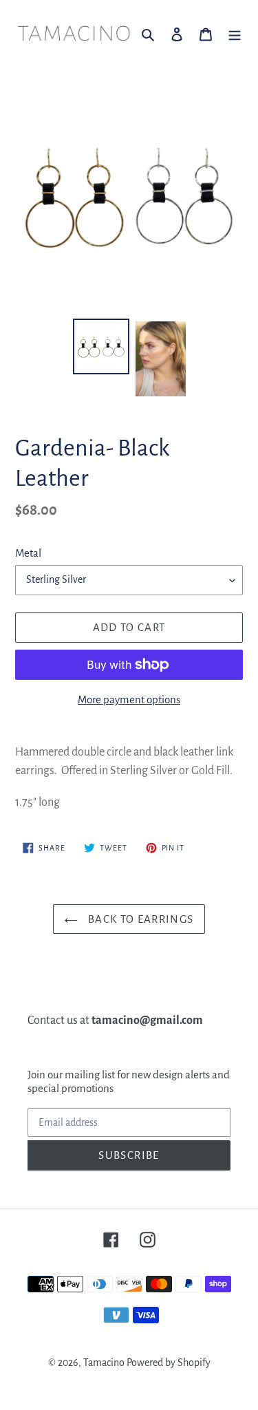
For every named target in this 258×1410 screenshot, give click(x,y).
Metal (28, 553)
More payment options (129, 699)
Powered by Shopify (169, 1362)
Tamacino (104, 1362)
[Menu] (234, 34)
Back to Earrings (139, 919)
